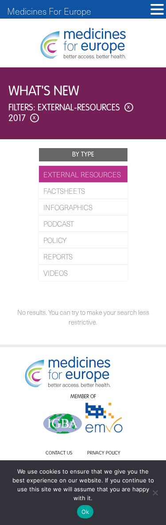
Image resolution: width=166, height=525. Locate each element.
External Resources (82, 174)
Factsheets (64, 190)
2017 (22, 118)
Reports (58, 256)
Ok (85, 511)
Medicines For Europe (49, 11)
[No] (155, 492)
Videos (55, 272)
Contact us (59, 453)
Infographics (68, 207)
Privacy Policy (103, 453)
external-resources (84, 108)
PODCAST (58, 223)
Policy (54, 240)
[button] (157, 9)
